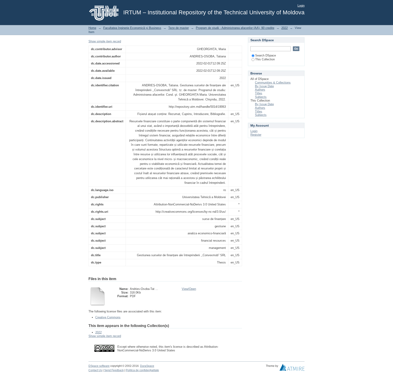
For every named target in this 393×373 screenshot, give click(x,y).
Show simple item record (104, 41)
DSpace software (99, 366)
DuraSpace (147, 366)
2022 (284, 28)
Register (255, 134)
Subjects (261, 97)
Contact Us (95, 370)
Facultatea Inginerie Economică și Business (132, 28)
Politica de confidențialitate (142, 370)
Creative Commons (108, 317)
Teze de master (178, 28)
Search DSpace (265, 55)
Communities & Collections (273, 82)
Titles (258, 93)
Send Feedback (114, 370)
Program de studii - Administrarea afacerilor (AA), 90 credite (235, 28)
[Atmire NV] (292, 368)
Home (92, 28)
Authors (260, 89)
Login (301, 5)
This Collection (265, 59)
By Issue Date (264, 86)
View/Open (189, 289)
